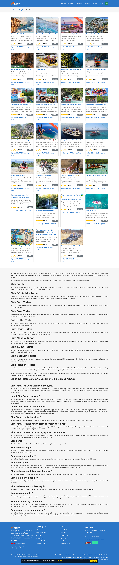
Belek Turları (63, 532)
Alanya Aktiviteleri (67, 557)
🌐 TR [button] (101, 3)
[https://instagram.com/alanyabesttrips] (16, 547)
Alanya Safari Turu (41, 532)
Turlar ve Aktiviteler (67, 3)
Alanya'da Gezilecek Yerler (92, 557)
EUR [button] (94, 3)
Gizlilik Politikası (59, 555)
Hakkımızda (39, 535)
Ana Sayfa (14, 10)
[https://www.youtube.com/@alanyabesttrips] (20, 547)
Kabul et (93, 561)
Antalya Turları (64, 535)
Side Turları (63, 540)
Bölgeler (87, 3)
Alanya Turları (64, 529)
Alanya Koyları (104, 557)
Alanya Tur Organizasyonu (85, 555)
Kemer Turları (64, 538)
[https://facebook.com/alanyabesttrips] (12, 547)
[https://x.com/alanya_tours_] (24, 547)
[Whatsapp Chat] (106, 3)
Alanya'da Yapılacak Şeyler (100, 555)
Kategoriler (79, 3)
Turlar (37, 529)
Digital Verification (20, 543)
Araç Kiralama (39, 538)
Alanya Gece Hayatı (78, 557)
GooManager (21, 556)
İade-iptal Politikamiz (70, 555)
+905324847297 (94, 537)
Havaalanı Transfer (41, 540)
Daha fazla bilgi (60, 560)
